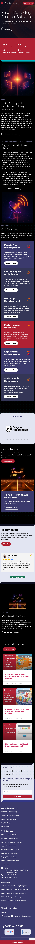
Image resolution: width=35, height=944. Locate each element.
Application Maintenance (9, 846)
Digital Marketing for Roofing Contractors (14, 889)
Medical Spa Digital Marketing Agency (13, 900)
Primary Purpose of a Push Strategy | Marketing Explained (17, 711)
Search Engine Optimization (10, 815)
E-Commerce (5, 826)
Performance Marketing (9, 812)
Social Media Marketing (8, 819)
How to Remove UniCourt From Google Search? (16, 745)
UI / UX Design (6, 823)
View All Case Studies (9, 908)
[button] (2, 3)
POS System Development (9, 853)
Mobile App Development (9, 838)
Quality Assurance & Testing (10, 849)
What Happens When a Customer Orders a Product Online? (17, 676)
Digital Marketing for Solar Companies (13, 893)
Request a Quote (17, 942)
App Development (8, 835)
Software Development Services (11, 842)
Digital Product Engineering (10, 860)
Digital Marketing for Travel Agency (12, 897)
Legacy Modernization (8, 857)
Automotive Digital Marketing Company (14, 886)
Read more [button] (6, 570)
